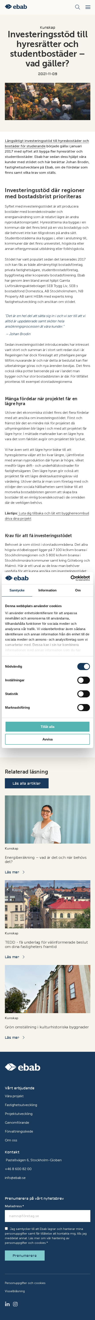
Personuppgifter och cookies (25, 1283)
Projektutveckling (18, 1114)
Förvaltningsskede (19, 1131)
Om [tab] (78, 590)
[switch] (83, 680)
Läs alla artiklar (27, 783)
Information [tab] (47, 590)
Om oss (11, 1140)
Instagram (17, 1304)
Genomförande (17, 1122)
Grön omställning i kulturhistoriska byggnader (47, 1027)
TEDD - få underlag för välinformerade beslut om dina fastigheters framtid (46, 944)
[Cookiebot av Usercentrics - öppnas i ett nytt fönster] (70, 578)
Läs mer (12, 872)
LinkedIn (9, 1304)
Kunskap (47, 27)
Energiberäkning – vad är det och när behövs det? (46, 859)
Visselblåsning (15, 1291)
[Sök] (77, 7)
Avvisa (47, 739)
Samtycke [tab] (17, 590)
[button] (88, 7)
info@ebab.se (15, 1178)
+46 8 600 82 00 (18, 1169)
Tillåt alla (47, 727)
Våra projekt (14, 1096)
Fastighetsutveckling (21, 1105)
